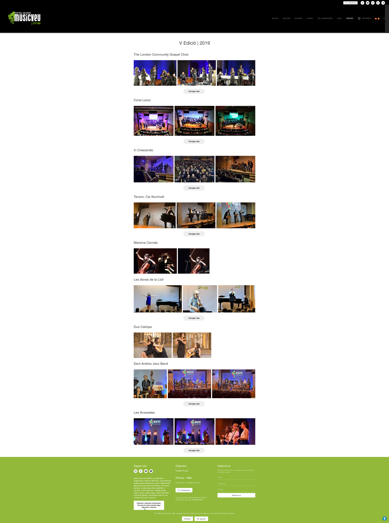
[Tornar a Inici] (24, 18)
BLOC (339, 18)
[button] (384, 18)
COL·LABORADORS (325, 18)
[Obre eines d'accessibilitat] (384, 518)
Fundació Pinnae (182, 470)
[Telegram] (383, 3)
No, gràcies (201, 518)
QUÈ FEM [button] (286, 18)
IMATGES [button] (349, 18)
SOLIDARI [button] (298, 18)
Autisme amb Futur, (152, 480)
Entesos (187, 518)
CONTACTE (352, 3)
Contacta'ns (185, 490)
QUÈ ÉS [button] (275, 18)
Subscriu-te (236, 495)
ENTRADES (366, 18)
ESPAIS (310, 18)
